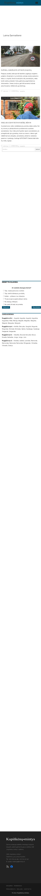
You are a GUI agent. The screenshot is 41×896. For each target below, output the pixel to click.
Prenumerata (11, 889)
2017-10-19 (5, 146)
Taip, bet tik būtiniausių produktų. (15, 293)
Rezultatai (36, 307)
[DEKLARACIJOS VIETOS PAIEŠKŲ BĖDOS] (20, 108)
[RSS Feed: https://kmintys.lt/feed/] (7, 866)
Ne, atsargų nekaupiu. (11, 301)
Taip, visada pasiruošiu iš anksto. (14, 291)
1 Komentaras (14, 145)
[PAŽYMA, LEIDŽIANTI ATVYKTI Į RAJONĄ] (20, 56)
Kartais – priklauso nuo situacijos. (15, 296)
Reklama (20, 889)
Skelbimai (9, 885)
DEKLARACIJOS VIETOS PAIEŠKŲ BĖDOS (16, 123)
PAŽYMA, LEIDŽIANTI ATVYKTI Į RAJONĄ (16, 70)
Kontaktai (27, 889)
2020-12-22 (5, 91)
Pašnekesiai (18, 885)
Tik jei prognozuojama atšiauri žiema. (16, 299)
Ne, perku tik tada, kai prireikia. (14, 304)
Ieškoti (38, 149)
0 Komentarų (14, 91)
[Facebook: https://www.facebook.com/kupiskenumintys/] (11, 866)
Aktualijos (5, 47)
